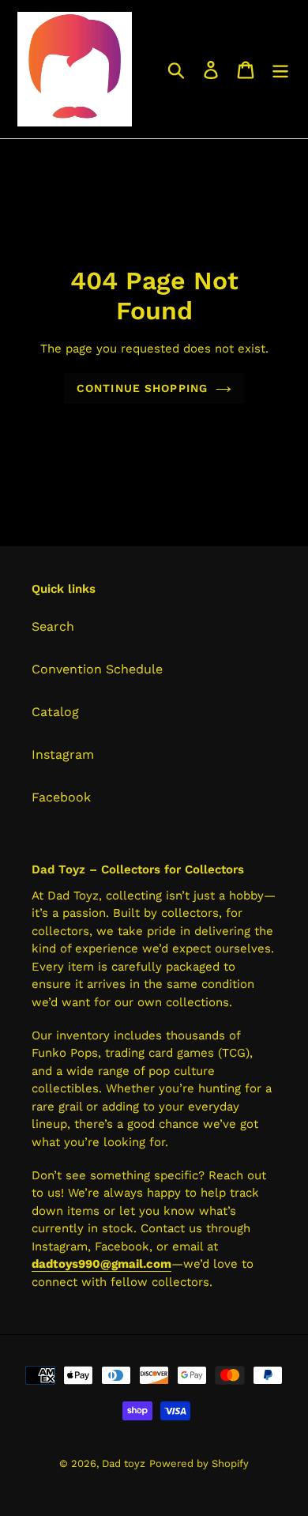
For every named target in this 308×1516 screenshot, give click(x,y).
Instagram (63, 754)
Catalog (55, 711)
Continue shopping (142, 388)
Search (53, 626)
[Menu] (280, 69)
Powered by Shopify (199, 1463)
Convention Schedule (97, 669)
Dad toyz (123, 1463)
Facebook (61, 797)
